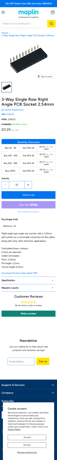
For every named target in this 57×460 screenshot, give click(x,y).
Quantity (5, 178)
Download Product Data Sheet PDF (19, 273)
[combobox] (24, 23)
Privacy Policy (14, 429)
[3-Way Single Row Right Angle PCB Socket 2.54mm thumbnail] (7, 87)
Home (5, 33)
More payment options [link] (28, 212)
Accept (27, 437)
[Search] (51, 23)
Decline (27, 445)
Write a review (28, 313)
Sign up (43, 361)
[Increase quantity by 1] (28, 185)
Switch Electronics (14, 109)
